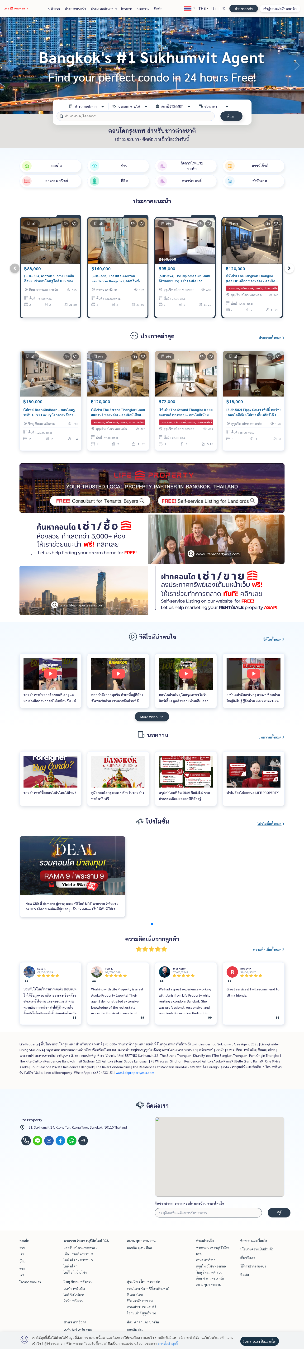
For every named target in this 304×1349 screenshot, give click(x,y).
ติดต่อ (158, 8)
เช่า (21, 1254)
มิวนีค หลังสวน (73, 1301)
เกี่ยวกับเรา (247, 1257)
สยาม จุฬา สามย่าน (141, 1240)
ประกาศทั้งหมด (270, 337)
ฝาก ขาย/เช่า (244, 8)
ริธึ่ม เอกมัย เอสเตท (140, 1301)
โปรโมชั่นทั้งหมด (269, 823)
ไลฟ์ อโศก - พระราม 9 (78, 1260)
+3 (83, 1140)
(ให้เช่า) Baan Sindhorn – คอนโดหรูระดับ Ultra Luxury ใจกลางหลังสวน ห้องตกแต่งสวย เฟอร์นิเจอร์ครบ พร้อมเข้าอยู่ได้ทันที (49, 412)
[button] (297, 65)
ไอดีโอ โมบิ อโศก (75, 1272)
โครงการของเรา (30, 1282)
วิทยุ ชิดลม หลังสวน (78, 1281)
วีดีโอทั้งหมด (272, 639)
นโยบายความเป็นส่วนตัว (256, 1249)
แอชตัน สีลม (135, 1329)
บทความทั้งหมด (269, 737)
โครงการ (127, 8)
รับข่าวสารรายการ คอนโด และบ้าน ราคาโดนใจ (189, 1203)
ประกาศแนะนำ (75, 8)
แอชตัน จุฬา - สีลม (139, 1248)
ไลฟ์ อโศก (70, 1266)
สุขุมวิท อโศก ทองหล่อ (143, 1281)
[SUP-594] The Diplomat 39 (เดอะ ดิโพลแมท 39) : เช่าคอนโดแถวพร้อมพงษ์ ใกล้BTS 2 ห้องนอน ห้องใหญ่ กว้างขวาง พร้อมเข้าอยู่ (184, 278)
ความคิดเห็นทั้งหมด (267, 949)
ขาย (22, 1248)
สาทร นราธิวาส (75, 1322)
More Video (149, 717)
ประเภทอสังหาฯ (102, 8)
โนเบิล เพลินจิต (74, 1288)
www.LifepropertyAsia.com (135, 1072)
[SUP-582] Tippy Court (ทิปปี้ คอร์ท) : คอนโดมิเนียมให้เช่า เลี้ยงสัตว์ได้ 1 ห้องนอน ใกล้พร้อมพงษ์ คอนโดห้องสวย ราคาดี (253, 412)
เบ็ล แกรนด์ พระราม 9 (78, 1254)
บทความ (143, 8)
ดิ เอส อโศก (135, 1295)
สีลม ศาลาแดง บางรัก (143, 1322)
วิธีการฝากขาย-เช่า (253, 1266)
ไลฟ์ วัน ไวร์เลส (74, 1295)
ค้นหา (231, 116)
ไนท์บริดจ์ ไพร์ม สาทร (78, 1329)
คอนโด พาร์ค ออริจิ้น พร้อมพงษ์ (148, 1288)
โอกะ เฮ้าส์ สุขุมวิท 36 (141, 1313)
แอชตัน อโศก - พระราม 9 (80, 1248)
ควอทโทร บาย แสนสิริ (141, 1307)
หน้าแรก (54, 8)
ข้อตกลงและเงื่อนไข (253, 1240)
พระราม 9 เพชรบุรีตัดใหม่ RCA (86, 1240)
